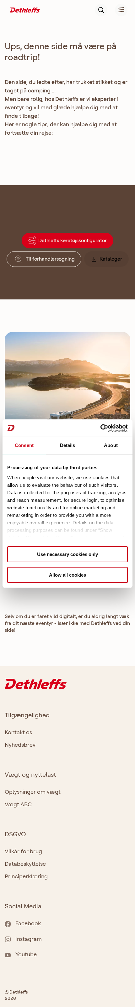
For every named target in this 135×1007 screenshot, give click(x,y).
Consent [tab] (24, 445)
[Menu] (117, 10)
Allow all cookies (67, 575)
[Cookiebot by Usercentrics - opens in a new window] (100, 428)
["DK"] (25, 9)
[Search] (101, 10)
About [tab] (111, 445)
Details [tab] (67, 445)
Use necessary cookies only (67, 554)
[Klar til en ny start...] (67, 403)
